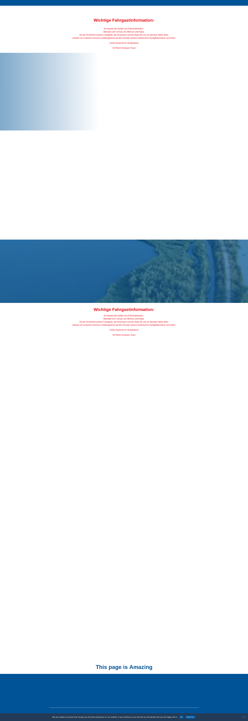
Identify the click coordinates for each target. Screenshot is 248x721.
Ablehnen (190, 717)
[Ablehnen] (244, 717)
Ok (181, 717)
